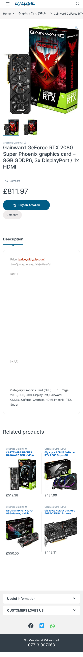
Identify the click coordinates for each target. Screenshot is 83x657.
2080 (13, 395)
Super (14, 404)
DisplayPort (40, 395)
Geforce (26, 399)
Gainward (55, 395)
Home (6, 13)
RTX (68, 399)
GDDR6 (15, 399)
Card (29, 395)
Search (78, 4)
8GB (21, 395)
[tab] (13, 241)
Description (13, 239)
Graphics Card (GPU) (32, 13)
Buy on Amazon (29, 205)
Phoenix (59, 399)
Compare (15, 180)
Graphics (38, 399)
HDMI (49, 399)
